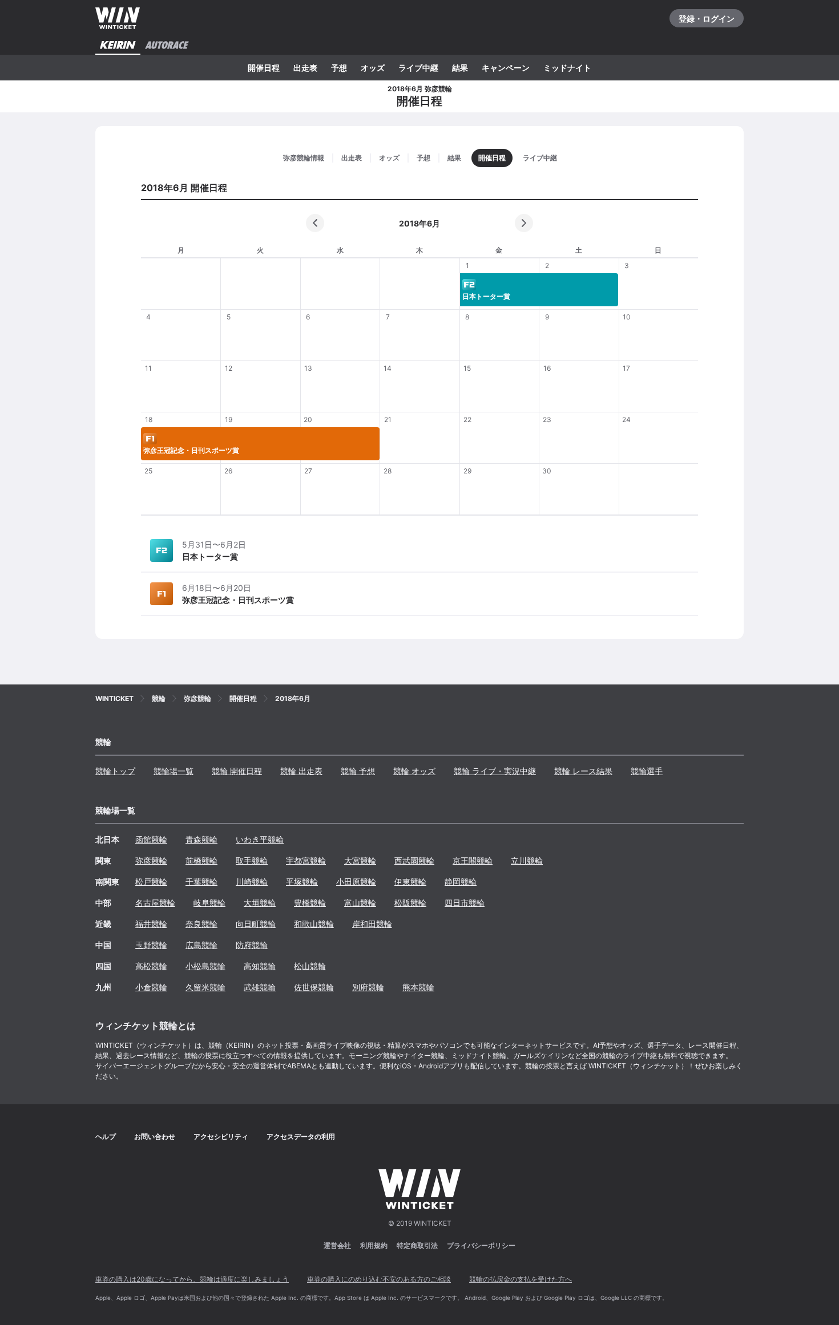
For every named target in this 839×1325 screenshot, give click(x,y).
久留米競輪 (205, 987)
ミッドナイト (567, 67)
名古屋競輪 (155, 902)
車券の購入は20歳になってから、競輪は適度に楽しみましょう (192, 1279)
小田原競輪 (356, 881)
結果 (460, 67)
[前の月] (315, 223)
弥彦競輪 (151, 860)
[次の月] (524, 223)
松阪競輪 (410, 902)
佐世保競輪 (314, 987)
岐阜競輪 (209, 902)
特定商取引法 (417, 1245)
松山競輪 (310, 966)
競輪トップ (115, 771)
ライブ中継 (418, 67)
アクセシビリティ (220, 1136)
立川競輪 (527, 860)
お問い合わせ (154, 1136)
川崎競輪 (252, 881)
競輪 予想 (358, 771)
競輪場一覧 (173, 771)
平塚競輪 (302, 881)
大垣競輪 (260, 902)
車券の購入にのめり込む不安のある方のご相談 (379, 1279)
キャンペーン (506, 67)
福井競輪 (151, 924)
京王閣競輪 (473, 860)
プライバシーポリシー (481, 1245)
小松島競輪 (205, 966)
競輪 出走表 (301, 771)
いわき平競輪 (260, 839)
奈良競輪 (201, 924)
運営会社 (337, 1245)
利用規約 (374, 1245)
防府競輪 (252, 945)
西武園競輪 (414, 860)
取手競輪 (252, 860)
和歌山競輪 (314, 924)
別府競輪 (368, 987)
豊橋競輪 (310, 902)
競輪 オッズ (414, 771)
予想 (339, 67)
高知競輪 (260, 966)
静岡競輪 (461, 881)
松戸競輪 (151, 881)
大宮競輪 (360, 860)
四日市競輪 (465, 902)
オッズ (373, 67)
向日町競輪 (256, 924)
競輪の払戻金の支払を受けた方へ (520, 1279)
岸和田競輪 (372, 924)
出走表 (305, 67)
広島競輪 (201, 945)
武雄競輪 (260, 987)
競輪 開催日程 (237, 771)
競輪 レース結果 (583, 771)
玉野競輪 (151, 945)
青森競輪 (201, 839)
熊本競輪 (418, 987)
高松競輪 (151, 966)
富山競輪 (360, 902)
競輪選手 (647, 771)
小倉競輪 (151, 987)
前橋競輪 (201, 860)
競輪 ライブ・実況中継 (495, 771)
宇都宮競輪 (306, 860)
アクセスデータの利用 (301, 1136)
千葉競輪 (201, 881)
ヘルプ (105, 1136)
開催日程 (264, 67)
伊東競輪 (410, 881)
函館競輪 (151, 839)
